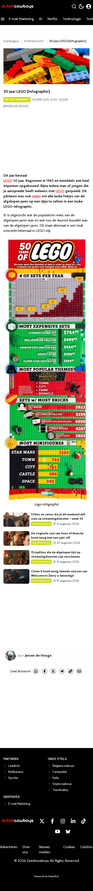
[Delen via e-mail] (79, 671)
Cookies (69, 847)
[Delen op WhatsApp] (35, 671)
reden (36, 196)
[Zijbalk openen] (2, 19)
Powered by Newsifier (46, 876)
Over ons (26, 849)
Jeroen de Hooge (16, 106)
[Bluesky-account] (68, 831)
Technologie (72, 19)
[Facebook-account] (52, 821)
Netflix (52, 19)
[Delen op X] (53, 671)
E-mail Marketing (21, 19)
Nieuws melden (44, 849)
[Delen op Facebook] (44, 671)
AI (40, 19)
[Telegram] (61, 671)
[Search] (74, 6)
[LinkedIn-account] (73, 821)
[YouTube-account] (57, 831)
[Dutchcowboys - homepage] (18, 6)
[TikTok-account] (83, 821)
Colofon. (86, 847)
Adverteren (8, 847)
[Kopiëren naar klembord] (70, 671)
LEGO (7, 181)
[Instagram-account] (62, 821)
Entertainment (17, 100)
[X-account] (42, 821)
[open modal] (88, 6)
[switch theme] (81, 6)
